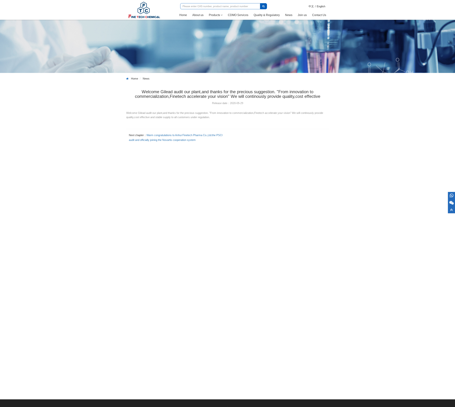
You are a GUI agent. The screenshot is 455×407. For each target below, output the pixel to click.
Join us (302, 15)
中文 (311, 6)
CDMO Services (238, 15)
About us (198, 15)
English (321, 6)
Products (215, 15)
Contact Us (319, 15)
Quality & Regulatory (267, 15)
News (288, 15)
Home (184, 15)
